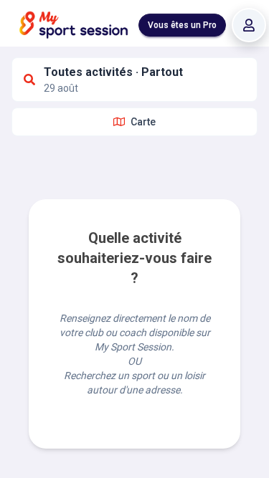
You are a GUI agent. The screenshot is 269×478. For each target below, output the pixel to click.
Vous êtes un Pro (182, 25)
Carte (143, 122)
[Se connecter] (249, 25)
